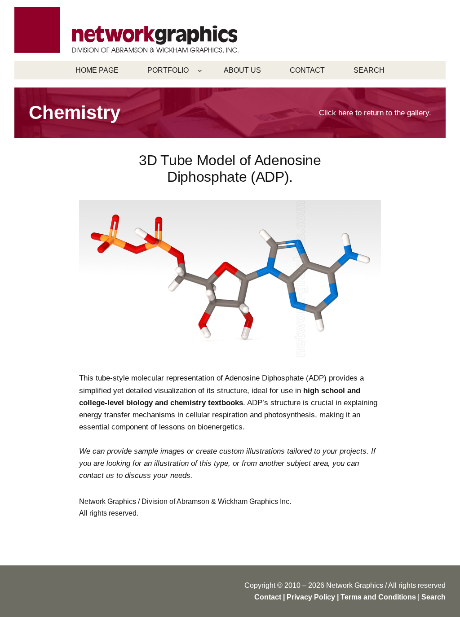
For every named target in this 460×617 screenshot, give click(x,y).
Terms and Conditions (378, 597)
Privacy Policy (311, 597)
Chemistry (74, 112)
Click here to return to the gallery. (375, 113)
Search (433, 597)
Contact (267, 597)
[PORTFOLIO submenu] (200, 70)
